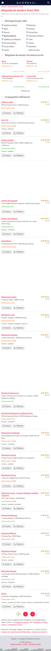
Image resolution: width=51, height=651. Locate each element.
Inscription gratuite (35, 644)
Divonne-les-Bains (10, 43)
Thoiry (30, 39)
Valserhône (32, 46)
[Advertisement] (25, 371)
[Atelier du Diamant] (25, 203)
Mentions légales (15, 644)
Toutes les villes (34, 50)
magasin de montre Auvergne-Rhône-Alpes (16, 632)
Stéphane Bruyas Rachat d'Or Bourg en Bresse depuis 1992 (12, 77)
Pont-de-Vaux (33, 32)
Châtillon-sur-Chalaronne (12, 39)
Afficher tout (25, 91)
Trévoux (31, 43)
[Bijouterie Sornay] (25, 576)
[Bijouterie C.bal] (25, 319)
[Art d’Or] (25, 124)
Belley (6, 29)
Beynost (6, 32)
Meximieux (32, 25)
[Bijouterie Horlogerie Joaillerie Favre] (25, 417)
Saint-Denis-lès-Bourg (35, 36)
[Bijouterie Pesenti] (25, 555)
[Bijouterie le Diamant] (25, 438)
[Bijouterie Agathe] (25, 300)
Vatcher (29, 61)
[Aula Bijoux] (25, 244)
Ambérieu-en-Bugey (10, 25)
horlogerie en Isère (15, 625)
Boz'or (4, 61)
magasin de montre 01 (39, 632)
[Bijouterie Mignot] (25, 536)
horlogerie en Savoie (22, 622)
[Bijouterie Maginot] (25, 518)
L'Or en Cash (31, 76)
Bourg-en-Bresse (10, 36)
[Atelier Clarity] (25, 145)
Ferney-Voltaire (9, 46)
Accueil (2, 2)
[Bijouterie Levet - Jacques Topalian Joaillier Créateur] (25, 498)
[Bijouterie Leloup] (25, 459)
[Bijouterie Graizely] (25, 339)
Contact (25, 644)
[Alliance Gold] (25, 105)
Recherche (48, 2)
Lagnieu (6, 50)
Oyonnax (31, 29)
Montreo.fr (28, 642)
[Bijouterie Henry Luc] (25, 397)
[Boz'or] (25, 597)
